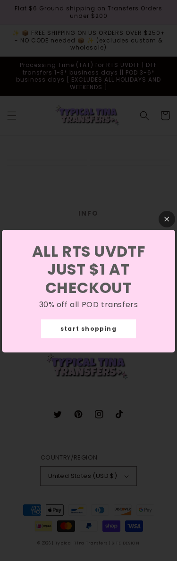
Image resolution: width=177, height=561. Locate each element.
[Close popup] (167, 219)
